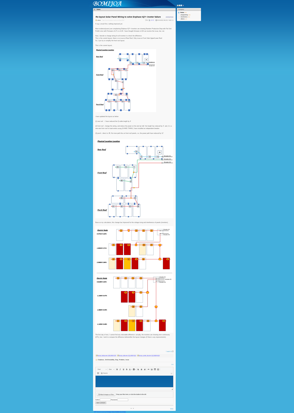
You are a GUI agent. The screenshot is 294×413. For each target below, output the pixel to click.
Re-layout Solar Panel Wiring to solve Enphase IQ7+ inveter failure (128, 17)
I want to (169, 351)
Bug (116, 360)
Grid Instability (109, 360)
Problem (121, 360)
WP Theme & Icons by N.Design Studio (104, 411)
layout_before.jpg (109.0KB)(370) (107, 355)
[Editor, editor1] (134, 381)
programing (184, 15)
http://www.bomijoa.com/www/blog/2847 (113, 20)
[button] (102, 369)
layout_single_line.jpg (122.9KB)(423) (149, 355)
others (99, 20)
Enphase (101, 360)
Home (98, 9)
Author (97, 400)
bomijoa (124, 411)
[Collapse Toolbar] (171, 373)
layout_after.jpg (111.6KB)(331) (127, 355)
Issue (127, 360)
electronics (184, 17)
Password (114, 400)
